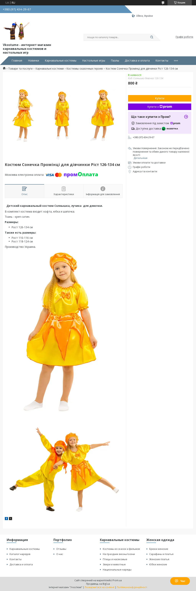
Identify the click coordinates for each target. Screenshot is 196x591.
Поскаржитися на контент (99, 587)
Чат (182, 581)
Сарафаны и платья (161, 554)
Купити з (153, 106)
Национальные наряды (117, 569)
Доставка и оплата (137, 60)
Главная (16, 60)
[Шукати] (151, 37)
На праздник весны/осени (119, 554)
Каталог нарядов (20, 554)
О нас (59, 554)
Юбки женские (158, 564)
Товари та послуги (20, 68)
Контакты (161, 60)
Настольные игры (93, 60)
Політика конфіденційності (132, 587)
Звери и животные (114, 564)
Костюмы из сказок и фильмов (121, 549)
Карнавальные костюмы (60, 60)
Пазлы (115, 60)
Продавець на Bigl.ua (98, 583)
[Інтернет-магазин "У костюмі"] (17, 29)
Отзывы (61, 549)
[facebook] (6, 519)
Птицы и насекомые (115, 559)
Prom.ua (117, 580)
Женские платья (159, 559)
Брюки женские (158, 549)
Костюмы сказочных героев (84, 68)
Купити (159, 98)
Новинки (33, 60)
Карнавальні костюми (49, 68)
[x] (10, 519)
